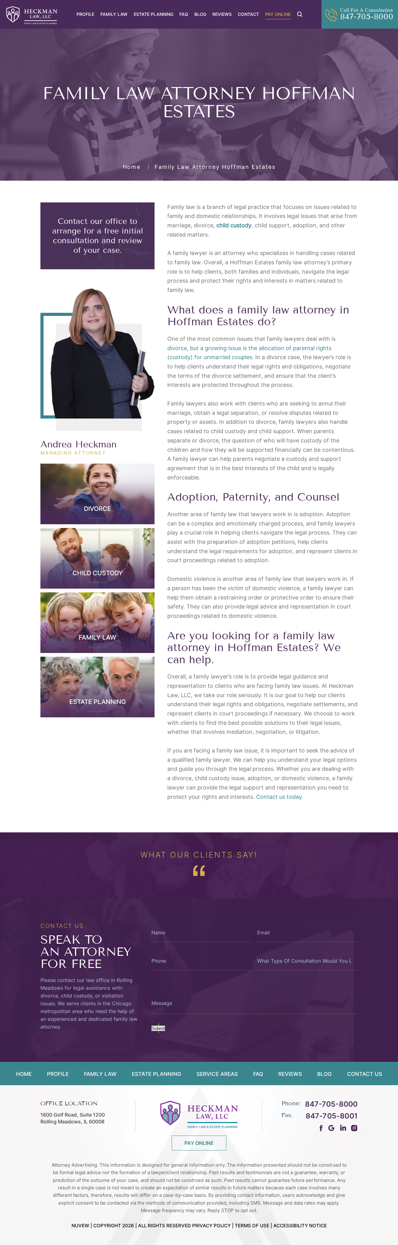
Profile (85, 14)
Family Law (113, 14)
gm (331, 1128)
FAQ (183, 14)
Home (24, 1074)
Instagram (354, 1128)
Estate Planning (153, 14)
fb (321, 1128)
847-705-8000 (366, 17)
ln (343, 1128)
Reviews (222, 14)
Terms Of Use (252, 1226)
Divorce (97, 508)
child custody (234, 225)
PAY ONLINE (199, 1143)
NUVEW (80, 1226)
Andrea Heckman (78, 444)
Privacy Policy (211, 1226)
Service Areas (217, 1074)
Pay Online (278, 14)
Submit (158, 1028)
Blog (200, 14)
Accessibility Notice (300, 1226)
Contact (248, 14)
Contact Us (364, 1074)
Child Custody (97, 573)
